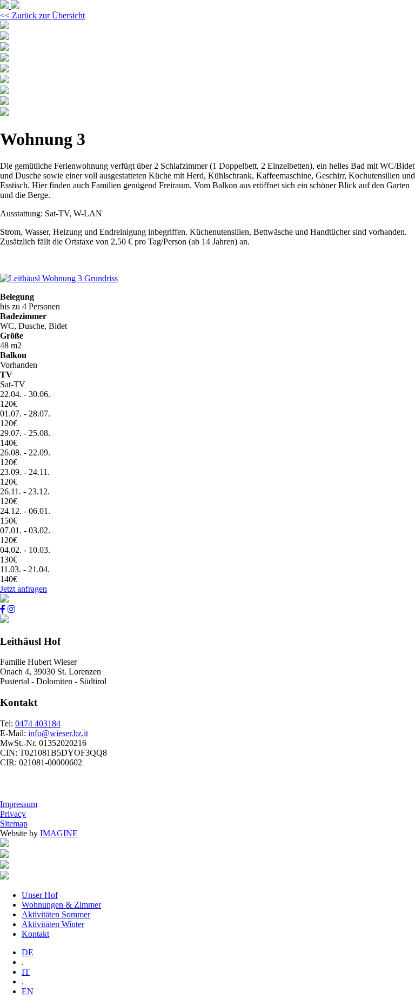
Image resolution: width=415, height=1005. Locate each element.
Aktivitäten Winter (53, 924)
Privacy (13, 813)
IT (26, 971)
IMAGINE (59, 833)
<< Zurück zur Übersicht (42, 15)
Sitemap (14, 823)
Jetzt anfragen (23, 588)
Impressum (18, 804)
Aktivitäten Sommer (56, 914)
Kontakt (35, 933)
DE (28, 952)
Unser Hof (40, 895)
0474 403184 (38, 723)
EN (28, 991)
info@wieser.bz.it (58, 733)
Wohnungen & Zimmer (61, 904)
